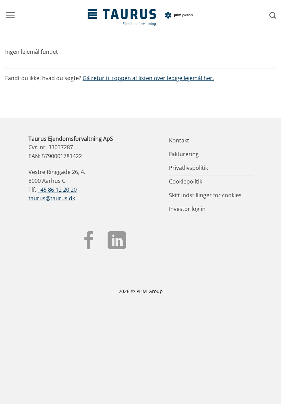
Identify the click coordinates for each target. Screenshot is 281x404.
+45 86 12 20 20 (57, 189)
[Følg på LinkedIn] (117, 241)
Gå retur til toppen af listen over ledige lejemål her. (148, 78)
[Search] (272, 15)
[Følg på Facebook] (89, 241)
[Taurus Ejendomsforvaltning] (140, 15)
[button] (10, 15)
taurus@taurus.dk (51, 198)
